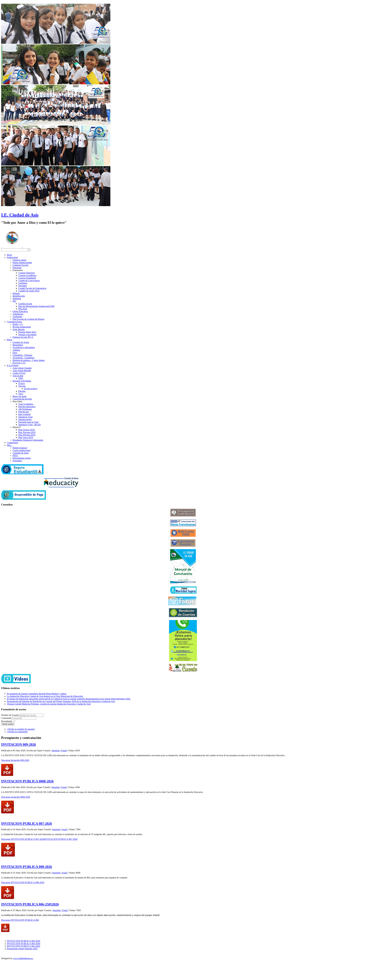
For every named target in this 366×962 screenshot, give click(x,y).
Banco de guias (19, 396)
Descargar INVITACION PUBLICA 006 (20, 920)
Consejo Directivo (26, 273)
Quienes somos (19, 260)
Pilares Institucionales (22, 262)
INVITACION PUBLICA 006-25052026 (30, 904)
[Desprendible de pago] (23, 499)
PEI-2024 (22, 309)
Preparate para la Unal (28, 422)
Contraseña (6, 718)
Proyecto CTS (19, 363)
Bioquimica (18, 345)
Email (64, 750)
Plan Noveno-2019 (26, 432)
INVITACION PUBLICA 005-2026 (23, 941)
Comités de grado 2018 (28, 291)
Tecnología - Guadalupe (23, 357)
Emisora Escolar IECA (23, 337)
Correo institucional (21, 450)
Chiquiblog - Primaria (22, 355)
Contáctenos (12, 442)
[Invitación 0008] (7, 812)
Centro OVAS (19, 373)
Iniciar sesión (7, 724)
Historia (16, 293)
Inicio (9, 255)
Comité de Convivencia (29, 280)
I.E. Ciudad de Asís (19, 214)
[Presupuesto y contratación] (183, 515)
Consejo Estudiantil (27, 278)
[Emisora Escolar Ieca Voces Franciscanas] (183, 525)
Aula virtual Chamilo (22, 368)
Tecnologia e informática (24, 347)
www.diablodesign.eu (23, 958)
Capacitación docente (22, 399)
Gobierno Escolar (20, 265)
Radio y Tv (18, 324)
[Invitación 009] (7, 775)
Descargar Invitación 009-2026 (15, 760)
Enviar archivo (30, 388)
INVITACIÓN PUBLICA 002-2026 (23, 946)
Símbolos (17, 298)
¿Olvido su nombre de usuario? (21, 729)
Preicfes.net (23, 412)
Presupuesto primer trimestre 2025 (22, 948)
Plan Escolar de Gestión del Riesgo (28, 319)
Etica (15, 352)
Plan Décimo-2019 (26, 435)
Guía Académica (25, 404)
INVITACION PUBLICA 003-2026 (23, 943)
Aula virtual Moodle (22, 370)
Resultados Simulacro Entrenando (28, 440)
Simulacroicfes (25, 419)
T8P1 (20, 378)
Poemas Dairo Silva (27, 332)
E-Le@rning (12, 365)
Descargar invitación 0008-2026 (15, 797)
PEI (14, 301)
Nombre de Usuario (10, 715)
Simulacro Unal (25, 417)
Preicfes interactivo (26, 406)
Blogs (9, 339)
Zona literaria (19, 329)
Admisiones (18, 314)
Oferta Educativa (20, 311)
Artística (16, 350)
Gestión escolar (25, 303)
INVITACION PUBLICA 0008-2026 (27, 781)
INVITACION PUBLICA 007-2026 (26, 823)
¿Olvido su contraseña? (17, 731)
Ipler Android (24, 414)
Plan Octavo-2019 (26, 430)
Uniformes (17, 316)
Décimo (21, 391)
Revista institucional (22, 327)
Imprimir (56, 750)
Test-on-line (18, 376)
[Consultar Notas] (61, 486)
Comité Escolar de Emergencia (32, 288)
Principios (17, 267)
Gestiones (22, 283)
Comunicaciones (14, 321)
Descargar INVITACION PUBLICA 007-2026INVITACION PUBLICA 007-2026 (39, 839)
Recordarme (6, 721)
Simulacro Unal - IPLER (29, 424)
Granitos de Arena (21, 342)
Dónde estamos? (20, 448)
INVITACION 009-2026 (18, 744)
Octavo (21, 383)
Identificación (19, 296)
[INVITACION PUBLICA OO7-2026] (8, 856)
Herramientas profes (22, 458)
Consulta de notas (21, 453)
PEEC (15, 455)
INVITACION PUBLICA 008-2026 (26, 867)
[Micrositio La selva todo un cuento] (183, 667)
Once (20, 394)
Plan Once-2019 (25, 437)
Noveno (22, 386)
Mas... (9, 445)
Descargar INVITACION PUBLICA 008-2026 (22, 882)
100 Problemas (25, 409)
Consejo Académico (27, 275)
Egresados (17, 460)
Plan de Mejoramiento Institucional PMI (36, 306)
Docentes (22, 285)
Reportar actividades (22, 381)
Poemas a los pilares (27, 334)
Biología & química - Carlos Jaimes (29, 360)
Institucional (12, 257)
